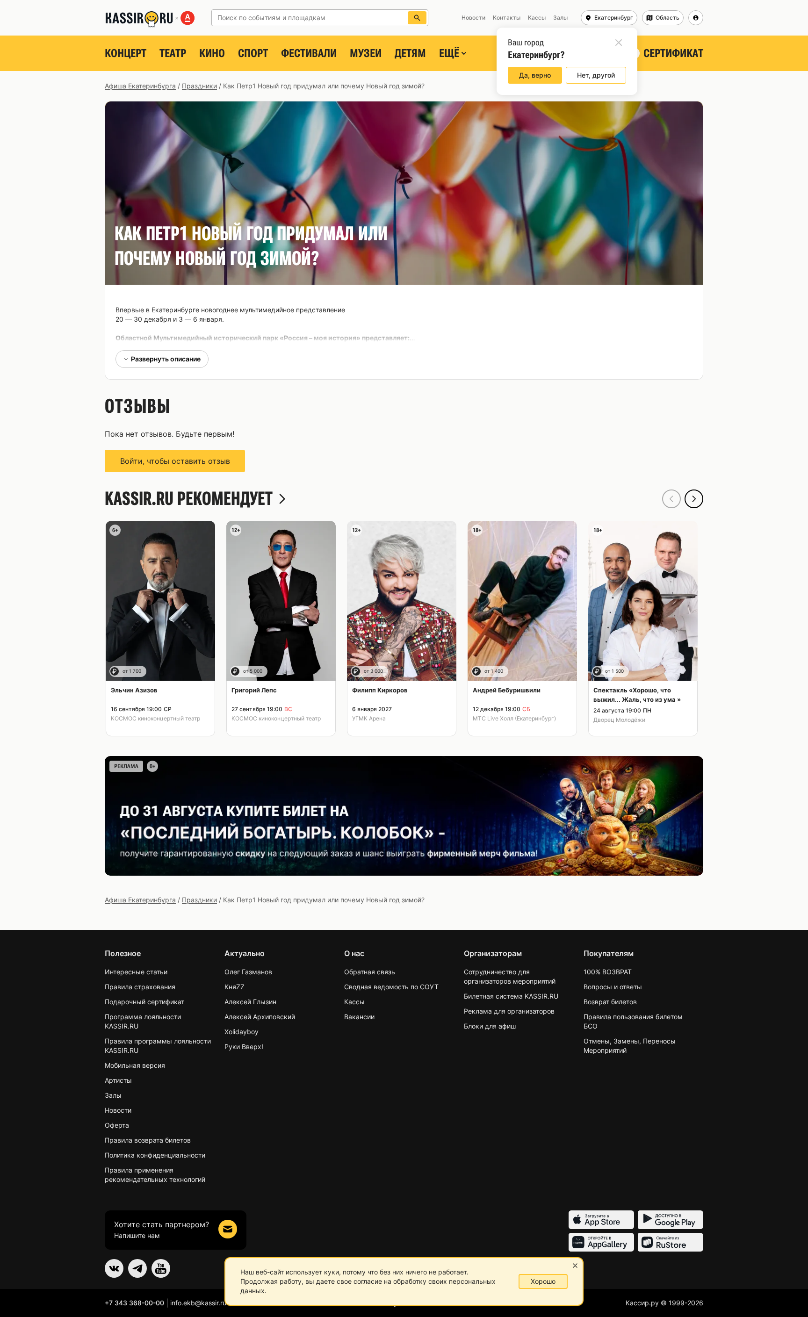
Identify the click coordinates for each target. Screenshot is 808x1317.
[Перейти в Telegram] (137, 1268)
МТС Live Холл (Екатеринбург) (514, 718)
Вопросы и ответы (613, 987)
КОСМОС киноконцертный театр (155, 718)
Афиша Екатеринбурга (140, 86)
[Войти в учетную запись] (695, 17)
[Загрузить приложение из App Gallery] (601, 1242)
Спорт (253, 53)
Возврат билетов (610, 1002)
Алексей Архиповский (259, 1017)
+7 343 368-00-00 (134, 1303)
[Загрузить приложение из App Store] (601, 1219)
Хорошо (543, 1281)
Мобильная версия (135, 1065)
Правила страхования (140, 987)
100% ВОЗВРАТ (608, 972)
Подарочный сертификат (144, 1002)
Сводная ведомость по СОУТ (391, 987)
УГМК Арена (369, 718)
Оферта (117, 1125)
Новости (118, 1110)
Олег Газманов (248, 972)
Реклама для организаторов (509, 1011)
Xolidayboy (241, 1032)
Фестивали (309, 53)
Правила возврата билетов (148, 1140)
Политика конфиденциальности (155, 1155)
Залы (113, 1095)
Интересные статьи (136, 972)
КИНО (212, 53)
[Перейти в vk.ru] (114, 1268)
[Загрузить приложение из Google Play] (670, 1219)
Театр (172, 53)
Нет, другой (596, 75)
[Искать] (417, 17)
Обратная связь (369, 972)
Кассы (354, 1002)
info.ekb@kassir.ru (198, 1303)
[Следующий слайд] (694, 498)
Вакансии (359, 1017)
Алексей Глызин (250, 1002)
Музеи (366, 53)
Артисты (118, 1080)
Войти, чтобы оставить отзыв (175, 461)
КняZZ (234, 987)
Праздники (199, 86)
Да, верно (535, 75)
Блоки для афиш (490, 1026)
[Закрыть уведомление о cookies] (575, 1265)
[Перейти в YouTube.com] (161, 1268)
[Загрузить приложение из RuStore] (670, 1242)
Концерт (125, 53)
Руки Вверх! (243, 1047)
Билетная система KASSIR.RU (511, 996)
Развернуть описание (166, 359)
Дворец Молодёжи (619, 719)
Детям (410, 53)
